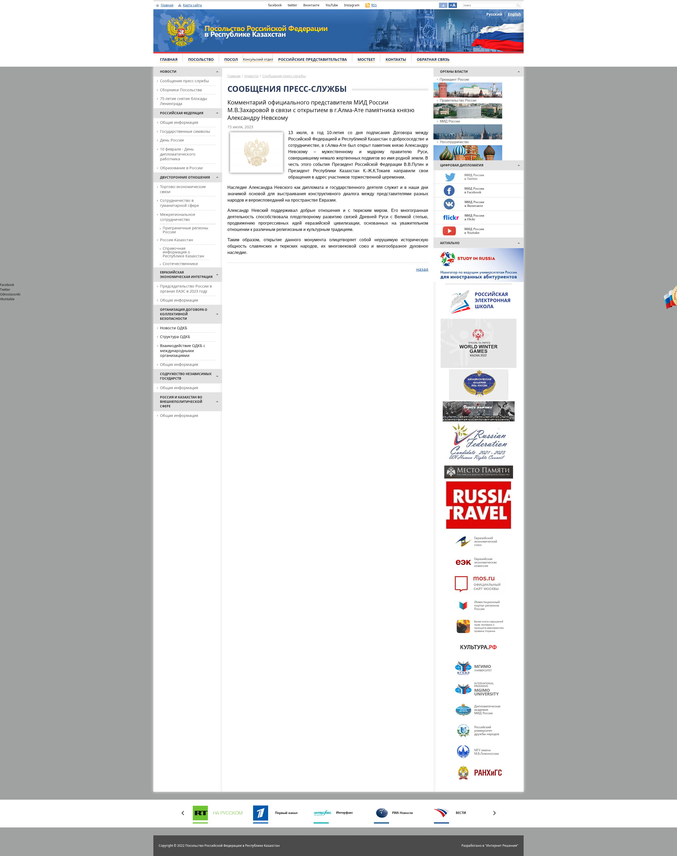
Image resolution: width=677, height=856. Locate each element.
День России (172, 140)
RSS (374, 5)
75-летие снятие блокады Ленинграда (183, 101)
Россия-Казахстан (176, 239)
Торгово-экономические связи (183, 189)
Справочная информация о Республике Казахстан (183, 252)
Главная (167, 5)
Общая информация (179, 122)
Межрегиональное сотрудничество (177, 217)
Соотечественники (180, 263)
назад (422, 269)
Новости (251, 76)
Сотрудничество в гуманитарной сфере (179, 203)
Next (494, 813)
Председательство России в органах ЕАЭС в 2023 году (186, 289)
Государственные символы (185, 131)
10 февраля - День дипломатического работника (177, 154)
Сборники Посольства (181, 89)
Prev (182, 813)
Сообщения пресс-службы (184, 80)
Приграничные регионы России (185, 229)
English (514, 14)
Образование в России (181, 167)
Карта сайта (192, 5)
